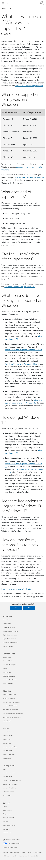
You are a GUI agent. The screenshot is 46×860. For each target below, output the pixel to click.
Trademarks (38, 852)
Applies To (7, 34)
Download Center (8, 661)
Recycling (14, 856)
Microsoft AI (6, 732)
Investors (5, 821)
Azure (4, 769)
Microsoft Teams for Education (11, 702)
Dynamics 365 (7, 739)
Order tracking (7, 672)
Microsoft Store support (9, 665)
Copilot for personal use (10, 639)
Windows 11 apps (8, 646)
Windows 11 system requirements (29, 85)
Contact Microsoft (14, 852)
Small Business (7, 758)
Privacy (23, 852)
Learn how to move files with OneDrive (17, 589)
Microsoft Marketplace (9, 788)
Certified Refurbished (9, 676)
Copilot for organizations (10, 635)
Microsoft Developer (9, 773)
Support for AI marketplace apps (12, 780)
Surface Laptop (7, 623)
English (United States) (12, 839)
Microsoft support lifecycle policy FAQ (19, 286)
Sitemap (5, 852)
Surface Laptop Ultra (9, 627)
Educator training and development (13, 713)
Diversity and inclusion (9, 825)
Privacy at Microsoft (8, 818)
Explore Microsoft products (10, 642)
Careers (5, 806)
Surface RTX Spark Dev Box (10, 631)
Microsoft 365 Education (10, 706)
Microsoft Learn (7, 776)
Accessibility (6, 829)
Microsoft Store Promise (10, 680)
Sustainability (7, 833)
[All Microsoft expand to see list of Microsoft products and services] (3, 3)
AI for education (7, 721)
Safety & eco (6, 856)
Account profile (7, 657)
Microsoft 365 (7, 743)
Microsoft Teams (7, 751)
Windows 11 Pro (30, 364)
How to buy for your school (10, 709)
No (29, 607)
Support (5, 8)
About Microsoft (7, 810)
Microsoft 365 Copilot (9, 754)
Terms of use (30, 852)
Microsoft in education (9, 694)
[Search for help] (8, 3)
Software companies (8, 792)
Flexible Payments (8, 683)
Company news (7, 814)
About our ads (23, 856)
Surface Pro (6, 620)
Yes (16, 607)
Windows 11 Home (13, 364)
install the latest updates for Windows (28, 177)
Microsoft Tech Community (10, 784)
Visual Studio (6, 795)
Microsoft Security (8, 735)
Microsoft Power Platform (10, 747)
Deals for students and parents (12, 717)
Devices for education (9, 698)
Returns (5, 668)
